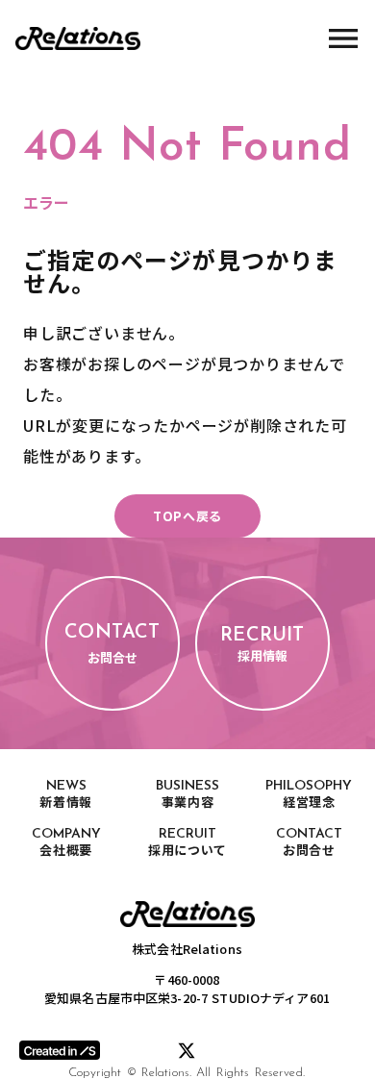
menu (343, 38)
